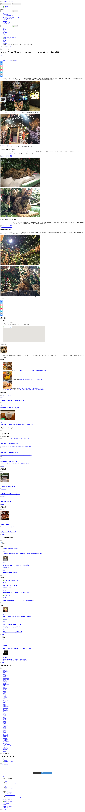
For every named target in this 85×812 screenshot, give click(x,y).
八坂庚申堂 (5, 739)
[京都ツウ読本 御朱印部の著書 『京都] (11, 770)
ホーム (4, 13)
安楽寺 (4, 692)
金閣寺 (4, 719)
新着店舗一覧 (8, 796)
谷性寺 (4, 701)
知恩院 (4, 723)
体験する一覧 (8, 46)
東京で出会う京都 (9, 788)
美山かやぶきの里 (7, 745)
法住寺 (4, 705)
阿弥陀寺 (5, 738)
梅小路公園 (5, 736)
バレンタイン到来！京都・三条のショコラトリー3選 (32, 389)
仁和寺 (4, 689)
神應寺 (4, 713)
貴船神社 (5, 711)
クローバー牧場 (6, 744)
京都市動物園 (6, 679)
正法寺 (4, 717)
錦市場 (4, 718)
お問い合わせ (6, 19)
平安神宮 (5, 670)
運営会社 (5, 21)
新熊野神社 (5, 708)
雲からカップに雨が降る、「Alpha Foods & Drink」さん (31, 388)
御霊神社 (5, 702)
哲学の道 (5, 749)
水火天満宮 (5, 734)
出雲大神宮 (5, 700)
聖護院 (4, 704)
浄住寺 (4, 714)
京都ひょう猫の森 (9, 60)
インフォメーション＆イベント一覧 (11, 17)
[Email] (42, 74)
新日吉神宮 (5, 748)
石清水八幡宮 (6, 678)
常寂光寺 (5, 730)
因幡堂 (4, 696)
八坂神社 (5, 685)
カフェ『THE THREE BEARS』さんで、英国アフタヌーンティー (33, 370)
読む (4, 33)
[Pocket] (42, 66)
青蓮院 (4, 721)
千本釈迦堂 (5, 710)
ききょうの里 (6, 684)
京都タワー (5, 725)
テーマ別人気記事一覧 (8, 15)
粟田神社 (5, 722)
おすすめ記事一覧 (9, 792)
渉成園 (4, 680)
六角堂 (4, 676)
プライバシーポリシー (8, 22)
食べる (4, 29)
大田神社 (5, 747)
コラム (4, 34)
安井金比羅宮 (6, 741)
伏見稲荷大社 (6, 743)
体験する (5, 32)
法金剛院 (5, 697)
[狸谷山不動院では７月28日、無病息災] (11, 768)
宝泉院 (4, 727)
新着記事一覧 (6, 14)
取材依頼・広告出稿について (9, 18)
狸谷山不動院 (6, 706)
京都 (4, 60)
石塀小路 (5, 740)
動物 (15, 60)
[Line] (42, 68)
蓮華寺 (4, 691)
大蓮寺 (4, 695)
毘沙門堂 (5, 709)
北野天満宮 (5, 675)
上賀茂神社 (5, 671)
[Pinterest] (42, 70)
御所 (4, 698)
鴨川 (4, 672)
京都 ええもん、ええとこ (11, 783)
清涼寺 (4, 728)
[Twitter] (42, 64)
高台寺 (4, 687)
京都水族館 (5, 735)
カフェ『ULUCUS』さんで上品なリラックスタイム (30, 379)
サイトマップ (6, 23)
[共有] (42, 76)
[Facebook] (42, 62)
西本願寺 (5, 681)
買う (4, 30)
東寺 (4, 693)
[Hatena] (42, 72)
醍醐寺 (4, 751)
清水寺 (4, 732)
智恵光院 (5, 688)
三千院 (4, 674)
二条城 (4, 726)
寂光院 (4, 683)
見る (4, 28)
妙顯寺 (4, 715)
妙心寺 (4, 731)
